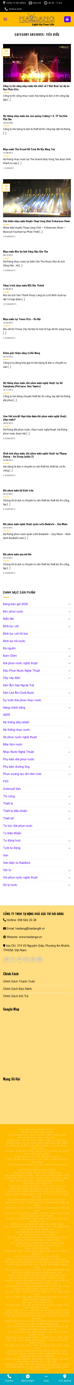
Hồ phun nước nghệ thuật (20, 737)
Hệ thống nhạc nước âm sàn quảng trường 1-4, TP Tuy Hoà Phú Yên (35, 117)
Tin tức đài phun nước (17, 825)
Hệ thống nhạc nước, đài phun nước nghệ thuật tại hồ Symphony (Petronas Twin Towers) (32, 384)
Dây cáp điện (11, 677)
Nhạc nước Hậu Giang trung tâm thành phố (37, 1135)
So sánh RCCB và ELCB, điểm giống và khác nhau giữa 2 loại (37, 1147)
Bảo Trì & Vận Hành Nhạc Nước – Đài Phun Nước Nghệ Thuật (37, 1341)
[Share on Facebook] (13, 960)
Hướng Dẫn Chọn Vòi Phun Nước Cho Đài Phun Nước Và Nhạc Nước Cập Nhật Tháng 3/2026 (37, 1276)
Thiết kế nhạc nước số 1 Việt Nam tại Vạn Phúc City (37, 1166)
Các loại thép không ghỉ (37, 1302)
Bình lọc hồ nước (14, 641)
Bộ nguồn (9, 648)
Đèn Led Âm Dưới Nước (18, 692)
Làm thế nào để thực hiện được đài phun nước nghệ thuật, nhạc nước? (35, 418)
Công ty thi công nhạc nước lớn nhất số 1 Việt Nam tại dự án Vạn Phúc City (36, 87)
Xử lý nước (10, 885)
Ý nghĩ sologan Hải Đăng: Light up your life (37, 1186)
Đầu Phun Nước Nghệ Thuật (21, 670)
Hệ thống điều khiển (16, 722)
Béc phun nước (13, 611)
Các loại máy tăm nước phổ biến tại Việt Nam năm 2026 (37, 1293)
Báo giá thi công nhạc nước (37, 1235)
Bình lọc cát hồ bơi (15, 633)
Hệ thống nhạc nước (16, 729)
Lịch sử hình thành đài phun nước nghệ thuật (37, 1351)
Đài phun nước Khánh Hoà (52, 1175)
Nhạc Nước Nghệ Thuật (18, 751)
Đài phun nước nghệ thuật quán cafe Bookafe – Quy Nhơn (35, 524)
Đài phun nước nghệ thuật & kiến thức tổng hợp (37, 1337)
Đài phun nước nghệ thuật (20, 663)
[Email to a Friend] (26, 960)
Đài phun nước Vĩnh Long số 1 (37, 1137)
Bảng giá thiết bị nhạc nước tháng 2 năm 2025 (37, 1140)
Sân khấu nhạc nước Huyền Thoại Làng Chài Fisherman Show (36, 221)
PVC (6, 781)
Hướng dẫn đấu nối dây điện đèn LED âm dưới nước (37, 1364)
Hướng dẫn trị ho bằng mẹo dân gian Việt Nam (37, 1143)
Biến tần (8, 618)
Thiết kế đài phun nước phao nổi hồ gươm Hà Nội (37, 1237)
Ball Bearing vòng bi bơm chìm (24, 1226)
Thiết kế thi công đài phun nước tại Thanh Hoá (37, 1191)
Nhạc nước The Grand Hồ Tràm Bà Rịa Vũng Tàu (29, 149)
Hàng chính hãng (14, 707)
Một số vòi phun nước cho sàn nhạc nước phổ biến (37, 1262)
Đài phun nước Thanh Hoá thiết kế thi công (37, 1200)
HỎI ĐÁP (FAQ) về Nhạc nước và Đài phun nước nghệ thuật (37, 1347)
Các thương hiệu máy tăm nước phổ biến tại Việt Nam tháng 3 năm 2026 (37, 1298)
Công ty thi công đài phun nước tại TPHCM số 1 (37, 1259)
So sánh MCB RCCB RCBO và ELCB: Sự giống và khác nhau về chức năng (37, 1152)
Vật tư (7, 870)
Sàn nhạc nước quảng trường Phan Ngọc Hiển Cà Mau (37, 1209)
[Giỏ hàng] (67, 19)
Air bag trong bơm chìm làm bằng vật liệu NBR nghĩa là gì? (37, 1220)
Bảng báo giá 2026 (15, 604)
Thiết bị (8, 803)
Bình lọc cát (11, 626)
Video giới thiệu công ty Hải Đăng (21, 353)
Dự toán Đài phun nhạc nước (22, 700)
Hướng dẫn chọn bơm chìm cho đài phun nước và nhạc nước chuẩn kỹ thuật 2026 (37, 1282)
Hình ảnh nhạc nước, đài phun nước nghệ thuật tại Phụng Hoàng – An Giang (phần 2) (35, 455)
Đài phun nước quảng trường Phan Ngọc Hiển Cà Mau (37, 1204)
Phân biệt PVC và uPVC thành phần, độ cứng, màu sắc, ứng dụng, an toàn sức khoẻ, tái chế (37, 1179)
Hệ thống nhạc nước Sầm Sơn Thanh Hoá (37, 1243)
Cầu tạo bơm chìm (58, 1226)
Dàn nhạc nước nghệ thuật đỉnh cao (37, 1173)
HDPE (6, 714)
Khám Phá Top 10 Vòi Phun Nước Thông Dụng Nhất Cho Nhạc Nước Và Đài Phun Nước (37, 1322)
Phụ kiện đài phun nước (18, 759)
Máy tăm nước (12, 744)
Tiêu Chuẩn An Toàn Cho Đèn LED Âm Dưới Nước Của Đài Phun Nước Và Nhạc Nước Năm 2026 (37, 1271)
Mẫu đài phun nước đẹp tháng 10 (37, 1232)
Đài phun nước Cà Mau (19, 1175)
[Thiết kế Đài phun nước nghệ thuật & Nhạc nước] (37, 19)
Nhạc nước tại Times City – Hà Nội (22, 319)
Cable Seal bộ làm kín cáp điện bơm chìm (37, 1224)
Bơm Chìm (10, 655)
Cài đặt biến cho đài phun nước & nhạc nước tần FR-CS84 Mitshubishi (36, 1306)
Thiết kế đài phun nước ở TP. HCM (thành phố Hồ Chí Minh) (37, 1160)
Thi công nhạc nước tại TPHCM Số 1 (37, 1256)
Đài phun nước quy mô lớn (17, 554)
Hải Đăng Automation (37, 1183)
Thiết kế (8, 818)
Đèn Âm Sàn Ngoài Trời (18, 685)
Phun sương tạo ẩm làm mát (22, 774)
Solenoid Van (12, 788)
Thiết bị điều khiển (15, 811)
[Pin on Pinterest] (33, 960)
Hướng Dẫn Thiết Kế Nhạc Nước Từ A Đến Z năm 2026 (37, 1266)
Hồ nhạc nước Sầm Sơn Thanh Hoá (37, 1245)
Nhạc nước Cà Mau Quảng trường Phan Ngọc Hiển (37, 1213)
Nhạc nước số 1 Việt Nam (37, 1216)
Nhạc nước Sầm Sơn (37, 1248)
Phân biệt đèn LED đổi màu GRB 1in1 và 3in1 (37, 1189)
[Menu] (5, 19)
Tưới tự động (11, 848)
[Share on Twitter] (20, 960)
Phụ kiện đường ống (16, 766)
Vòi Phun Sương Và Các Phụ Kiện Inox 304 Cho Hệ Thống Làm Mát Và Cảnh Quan (37, 1328)
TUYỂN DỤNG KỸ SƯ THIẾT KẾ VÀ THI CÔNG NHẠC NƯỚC (37, 1310)
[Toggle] (69, 604)
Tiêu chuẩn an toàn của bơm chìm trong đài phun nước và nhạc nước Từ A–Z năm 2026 (37, 1287)
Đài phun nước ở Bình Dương (36, 1170)
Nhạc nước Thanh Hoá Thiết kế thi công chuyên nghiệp (37, 1195)
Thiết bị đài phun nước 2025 (37, 1229)
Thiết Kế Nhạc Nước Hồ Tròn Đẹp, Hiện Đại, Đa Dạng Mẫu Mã (37, 1317)
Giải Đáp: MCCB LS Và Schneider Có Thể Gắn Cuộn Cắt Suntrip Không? (37, 1368)
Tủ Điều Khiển (12, 833)
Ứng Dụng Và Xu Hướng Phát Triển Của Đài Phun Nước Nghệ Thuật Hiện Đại (37, 1355)
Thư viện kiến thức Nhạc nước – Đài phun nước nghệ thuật (37, 1333)
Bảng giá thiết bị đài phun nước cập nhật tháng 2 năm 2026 (37, 1252)
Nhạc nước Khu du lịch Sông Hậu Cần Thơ (25, 251)
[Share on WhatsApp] (6, 960)
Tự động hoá (11, 840)
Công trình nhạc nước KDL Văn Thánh (23, 285)
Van (5, 855)
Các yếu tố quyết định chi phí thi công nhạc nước (37, 1313)
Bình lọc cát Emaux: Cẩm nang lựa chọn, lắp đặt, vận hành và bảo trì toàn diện (37, 1360)
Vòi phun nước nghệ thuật (20, 877)
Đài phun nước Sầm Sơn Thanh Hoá (37, 1240)
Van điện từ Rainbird (16, 862)
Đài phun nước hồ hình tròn (18, 490)
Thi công (9, 796)
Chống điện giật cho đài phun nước (37, 1156)
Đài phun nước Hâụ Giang (37, 1132)
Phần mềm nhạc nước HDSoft (37, 1129)
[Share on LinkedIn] (39, 960)
